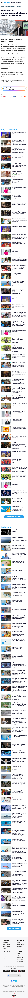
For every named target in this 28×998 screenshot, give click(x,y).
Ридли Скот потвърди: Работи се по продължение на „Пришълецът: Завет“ (19, 744)
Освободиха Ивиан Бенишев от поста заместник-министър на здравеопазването (19, 890)
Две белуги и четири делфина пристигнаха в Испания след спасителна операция (19, 664)
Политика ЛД (13, 986)
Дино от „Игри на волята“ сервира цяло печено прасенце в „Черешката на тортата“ (19, 340)
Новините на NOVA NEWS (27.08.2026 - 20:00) (18, 822)
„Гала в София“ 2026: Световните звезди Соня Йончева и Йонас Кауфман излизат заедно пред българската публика (19, 324)
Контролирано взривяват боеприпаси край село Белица (19, 656)
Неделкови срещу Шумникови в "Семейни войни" (18, 461)
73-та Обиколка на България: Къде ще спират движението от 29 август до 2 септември (19, 729)
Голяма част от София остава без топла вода (18, 904)
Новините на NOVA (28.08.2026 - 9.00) (17, 569)
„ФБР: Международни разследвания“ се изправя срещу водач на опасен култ (19, 213)
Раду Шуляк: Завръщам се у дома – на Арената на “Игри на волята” (19, 220)
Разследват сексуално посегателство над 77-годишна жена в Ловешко (18, 547)
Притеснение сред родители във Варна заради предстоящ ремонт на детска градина (19, 633)
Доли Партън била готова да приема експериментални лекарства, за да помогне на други (19, 721)
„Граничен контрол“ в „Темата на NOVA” (17, 420)
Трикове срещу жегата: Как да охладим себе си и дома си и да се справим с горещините (19, 697)
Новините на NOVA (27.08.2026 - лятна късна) (18, 751)
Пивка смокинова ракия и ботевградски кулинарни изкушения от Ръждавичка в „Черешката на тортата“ (19, 142)
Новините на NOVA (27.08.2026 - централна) (18, 840)
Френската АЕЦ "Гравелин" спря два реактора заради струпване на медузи (19, 807)
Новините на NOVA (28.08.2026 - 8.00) (17, 601)
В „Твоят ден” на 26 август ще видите (19, 331)
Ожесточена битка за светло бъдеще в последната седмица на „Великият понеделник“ (18, 381)
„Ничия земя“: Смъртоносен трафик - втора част (19, 404)
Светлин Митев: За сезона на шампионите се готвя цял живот (19, 356)
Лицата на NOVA (20, 944)
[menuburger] (2, 2)
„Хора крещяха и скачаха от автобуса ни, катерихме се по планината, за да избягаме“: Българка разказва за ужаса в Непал (19, 849)
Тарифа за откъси (5, 985)
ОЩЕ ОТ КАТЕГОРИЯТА (14, 516)
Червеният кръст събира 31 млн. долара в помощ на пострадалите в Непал (19, 783)
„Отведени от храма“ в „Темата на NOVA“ (18, 412)
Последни (5, 942)
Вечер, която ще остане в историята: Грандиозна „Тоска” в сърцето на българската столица (19, 267)
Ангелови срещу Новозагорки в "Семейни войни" (18, 244)
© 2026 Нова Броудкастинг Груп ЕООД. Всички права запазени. (14, 991)
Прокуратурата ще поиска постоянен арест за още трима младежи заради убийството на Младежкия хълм (19, 689)
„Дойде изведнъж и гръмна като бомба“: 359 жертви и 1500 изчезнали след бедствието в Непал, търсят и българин (19, 874)
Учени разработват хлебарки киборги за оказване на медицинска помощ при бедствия (18, 776)
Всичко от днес (6, 944)
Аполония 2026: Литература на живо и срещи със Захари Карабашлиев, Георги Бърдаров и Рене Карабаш (19, 509)
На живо (18, 2)
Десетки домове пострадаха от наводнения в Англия (19, 768)
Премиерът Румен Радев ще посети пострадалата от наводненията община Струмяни (19, 672)
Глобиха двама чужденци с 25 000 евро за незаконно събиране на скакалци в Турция (19, 705)
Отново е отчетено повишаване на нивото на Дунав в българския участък (19, 539)
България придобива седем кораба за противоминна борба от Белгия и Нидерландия (19, 815)
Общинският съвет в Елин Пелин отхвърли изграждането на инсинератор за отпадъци (19, 858)
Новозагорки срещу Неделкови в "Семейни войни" (18, 306)
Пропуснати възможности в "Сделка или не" (19, 133)
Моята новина (6, 946)
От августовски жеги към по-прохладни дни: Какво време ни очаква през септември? (19, 625)
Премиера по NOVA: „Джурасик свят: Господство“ (17, 197)
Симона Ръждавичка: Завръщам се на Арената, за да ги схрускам (19, 500)
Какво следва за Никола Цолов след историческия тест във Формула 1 (19, 555)
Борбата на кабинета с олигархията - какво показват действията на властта (19, 586)
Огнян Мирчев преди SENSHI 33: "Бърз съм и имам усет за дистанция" (19, 492)
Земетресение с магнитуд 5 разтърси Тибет (19, 798)
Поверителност (6, 986)
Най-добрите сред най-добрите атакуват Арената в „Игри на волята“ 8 (19, 283)
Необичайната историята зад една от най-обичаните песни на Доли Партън (19, 760)
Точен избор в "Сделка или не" (18, 297)
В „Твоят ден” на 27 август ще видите (19, 250)
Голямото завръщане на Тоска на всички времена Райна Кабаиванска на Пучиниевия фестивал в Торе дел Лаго (18, 389)
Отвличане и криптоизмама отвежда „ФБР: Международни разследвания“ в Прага (18, 150)
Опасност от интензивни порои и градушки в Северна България (19, 712)
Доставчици (12, 985)
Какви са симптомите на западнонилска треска (18, 562)
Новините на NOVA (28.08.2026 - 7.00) (17, 648)
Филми (4, 959)
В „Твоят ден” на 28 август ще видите (19, 188)
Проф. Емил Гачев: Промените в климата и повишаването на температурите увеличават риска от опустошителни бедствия (19, 832)
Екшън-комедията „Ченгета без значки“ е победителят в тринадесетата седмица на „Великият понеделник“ (19, 469)
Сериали (5, 957)
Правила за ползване (19, 986)
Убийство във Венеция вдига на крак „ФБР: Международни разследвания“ (18, 291)
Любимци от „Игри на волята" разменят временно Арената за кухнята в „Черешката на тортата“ (18, 348)
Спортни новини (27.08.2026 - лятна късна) (19, 736)
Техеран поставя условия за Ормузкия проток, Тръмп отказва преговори (19, 594)
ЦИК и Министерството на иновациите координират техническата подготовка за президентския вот (19, 882)
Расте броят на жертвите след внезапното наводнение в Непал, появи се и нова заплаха (19, 680)
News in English (20, 961)
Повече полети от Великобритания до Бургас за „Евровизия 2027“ (19, 913)
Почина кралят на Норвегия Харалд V (19, 530)
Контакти (17, 985)
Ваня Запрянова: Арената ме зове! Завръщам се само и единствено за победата (19, 259)
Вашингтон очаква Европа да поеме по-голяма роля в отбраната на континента (19, 609)
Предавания (6, 956)
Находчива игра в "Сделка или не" (19, 452)
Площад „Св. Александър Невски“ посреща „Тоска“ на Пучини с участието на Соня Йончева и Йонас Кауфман (19, 365)
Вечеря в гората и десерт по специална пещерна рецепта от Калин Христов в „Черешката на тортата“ (19, 236)
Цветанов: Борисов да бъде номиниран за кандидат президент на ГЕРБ (19, 617)
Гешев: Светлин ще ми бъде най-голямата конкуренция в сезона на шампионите (19, 476)
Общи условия (22, 985)
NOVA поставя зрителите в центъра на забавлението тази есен (19, 436)
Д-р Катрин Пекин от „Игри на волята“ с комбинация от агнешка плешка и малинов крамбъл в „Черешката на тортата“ (19, 315)
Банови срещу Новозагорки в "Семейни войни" (19, 156)
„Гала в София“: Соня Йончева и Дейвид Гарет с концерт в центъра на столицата (19, 165)
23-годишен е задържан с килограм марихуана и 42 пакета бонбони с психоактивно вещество (18, 898)
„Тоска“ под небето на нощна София (18, 274)
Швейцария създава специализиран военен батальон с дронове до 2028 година (18, 921)
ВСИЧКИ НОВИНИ (14, 928)
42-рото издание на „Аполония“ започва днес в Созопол (19, 181)
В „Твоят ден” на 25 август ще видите (19, 483)
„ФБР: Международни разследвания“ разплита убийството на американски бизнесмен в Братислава (19, 445)
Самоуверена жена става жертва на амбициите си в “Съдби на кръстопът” (19, 428)
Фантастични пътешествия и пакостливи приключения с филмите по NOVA (19, 373)
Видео (4, 948)
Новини (13, 2)
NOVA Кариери (20, 959)
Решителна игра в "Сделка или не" (19, 227)
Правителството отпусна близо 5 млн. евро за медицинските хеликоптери (19, 865)
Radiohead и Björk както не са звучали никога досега (19, 203)
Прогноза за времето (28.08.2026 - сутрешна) (18, 640)
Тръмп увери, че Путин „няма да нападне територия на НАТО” (18, 791)
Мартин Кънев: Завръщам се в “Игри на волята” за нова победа (19, 397)
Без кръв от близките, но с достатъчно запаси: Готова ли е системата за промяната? (19, 578)
